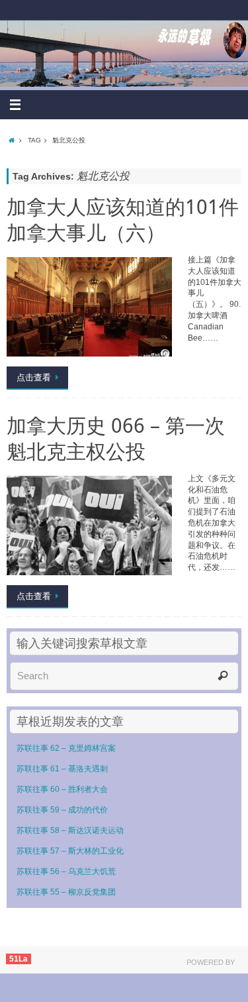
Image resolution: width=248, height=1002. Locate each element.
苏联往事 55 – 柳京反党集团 (66, 892)
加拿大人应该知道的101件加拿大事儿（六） (123, 220)
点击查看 (34, 377)
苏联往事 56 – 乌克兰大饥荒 (66, 871)
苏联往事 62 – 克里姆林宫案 (66, 748)
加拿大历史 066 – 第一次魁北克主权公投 (116, 438)
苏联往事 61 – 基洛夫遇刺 (62, 768)
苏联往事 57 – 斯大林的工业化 (70, 851)
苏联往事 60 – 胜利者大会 (62, 789)
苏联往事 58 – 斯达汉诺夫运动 (70, 830)
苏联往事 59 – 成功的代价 (62, 809)
